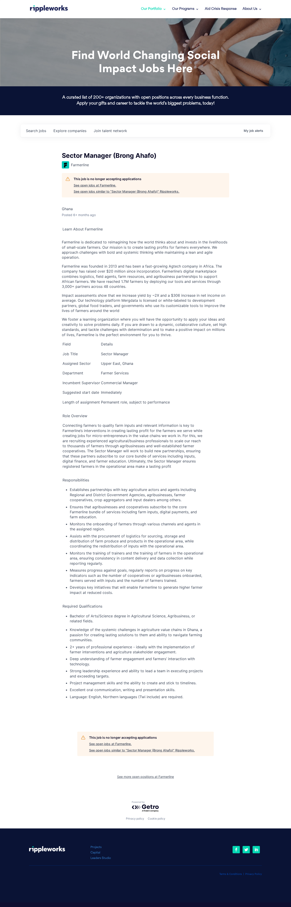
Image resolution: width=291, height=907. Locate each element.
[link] (49, 9)
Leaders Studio (100, 858)
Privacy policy (135, 818)
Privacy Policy (253, 874)
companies (69, 130)
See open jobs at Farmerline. (95, 185)
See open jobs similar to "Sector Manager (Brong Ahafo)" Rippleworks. (126, 191)
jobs (36, 130)
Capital (95, 852)
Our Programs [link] (183, 9)
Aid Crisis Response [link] (221, 9)
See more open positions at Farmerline (145, 777)
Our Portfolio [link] (151, 9)
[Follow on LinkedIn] (256, 849)
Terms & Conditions (230, 874)
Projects (96, 847)
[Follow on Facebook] (236, 849)
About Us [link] (250, 9)
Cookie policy (156, 818)
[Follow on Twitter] (246, 849)
